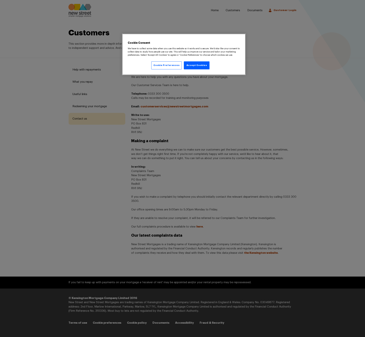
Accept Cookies (196, 65)
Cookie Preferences (166, 65)
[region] (184, 54)
